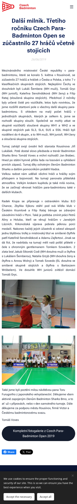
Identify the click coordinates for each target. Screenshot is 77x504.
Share (11, 452)
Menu (71, 6)
